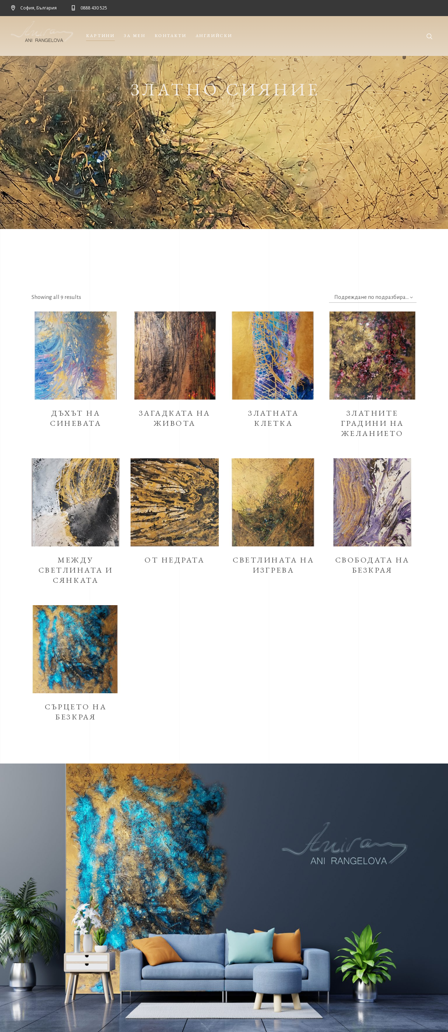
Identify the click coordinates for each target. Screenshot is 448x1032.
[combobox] (372, 297)
